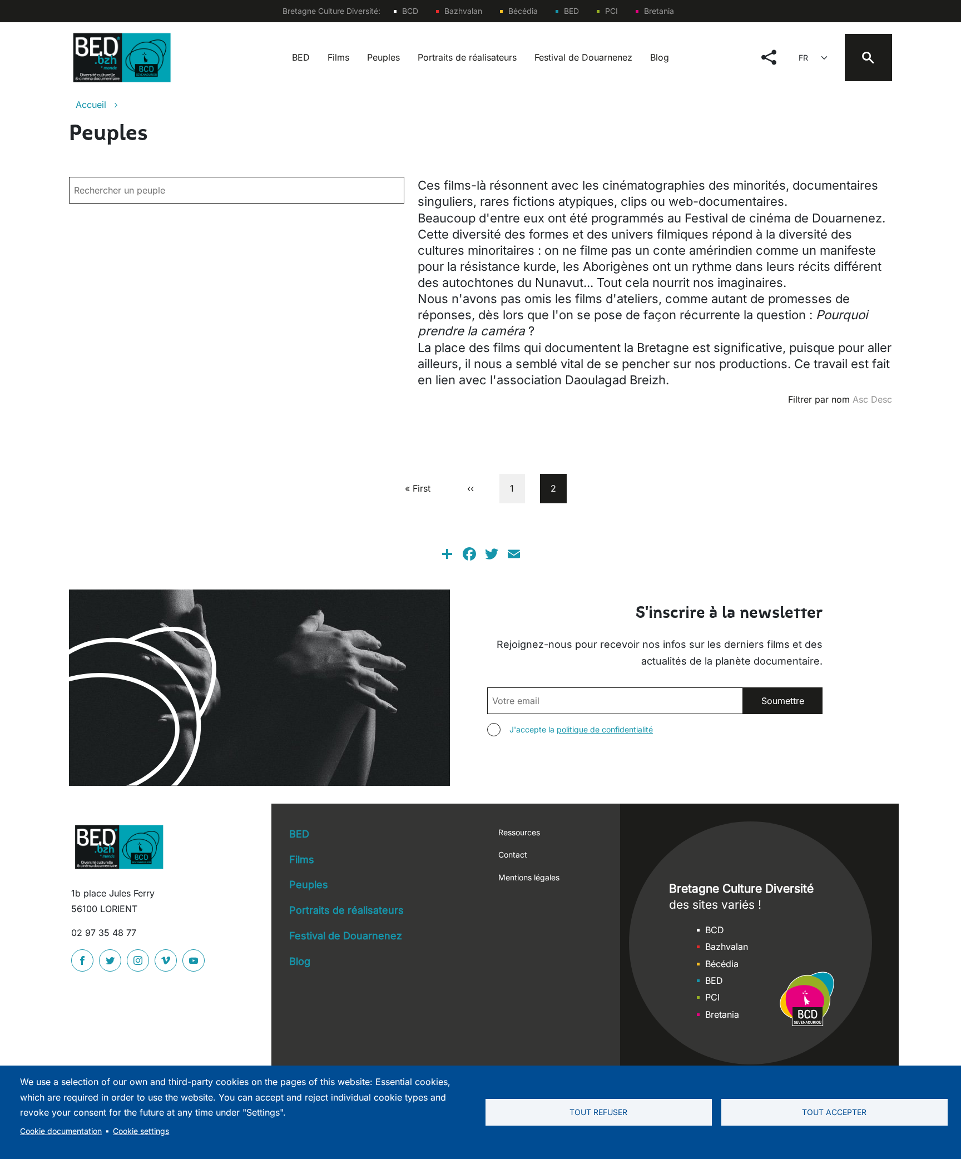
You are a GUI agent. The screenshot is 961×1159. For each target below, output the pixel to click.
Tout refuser (598, 1112)
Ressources (519, 832)
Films (338, 57)
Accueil (91, 104)
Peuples (383, 57)
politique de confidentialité (605, 729)
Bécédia (523, 11)
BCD (410, 11)
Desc (881, 399)
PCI (611, 11)
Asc (860, 399)
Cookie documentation (61, 1131)
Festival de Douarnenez (583, 57)
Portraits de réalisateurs (467, 57)
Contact (512, 854)
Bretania (659, 11)
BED (571, 11)
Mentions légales (528, 877)
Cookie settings (141, 1131)
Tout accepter (834, 1112)
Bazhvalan (463, 11)
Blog (659, 57)
